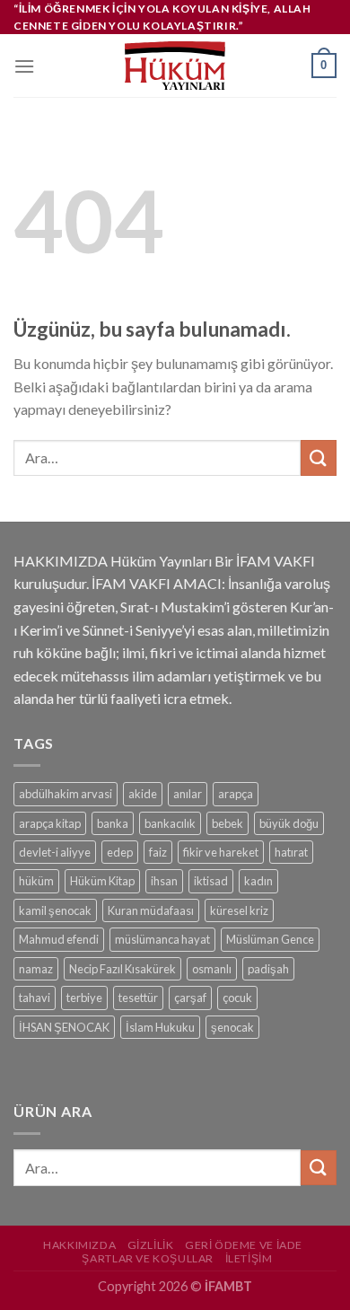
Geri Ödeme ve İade (243, 1245)
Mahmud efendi (59, 939)
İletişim (249, 1258)
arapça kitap (50, 823)
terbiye (84, 997)
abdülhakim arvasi (65, 794)
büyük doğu (289, 823)
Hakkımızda (79, 1245)
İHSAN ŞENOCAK (64, 1027)
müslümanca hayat (162, 939)
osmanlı (212, 969)
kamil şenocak (55, 910)
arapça (235, 794)
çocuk (237, 997)
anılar (187, 794)
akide (142, 794)
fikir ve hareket (220, 852)
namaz (36, 969)
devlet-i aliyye (55, 852)
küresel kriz (239, 910)
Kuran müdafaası (151, 910)
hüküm (36, 881)
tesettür (138, 997)
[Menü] (24, 66)
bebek (227, 823)
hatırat (291, 852)
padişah (268, 969)
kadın (258, 881)
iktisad (211, 881)
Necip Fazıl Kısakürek (122, 969)
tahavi (34, 997)
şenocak (232, 1027)
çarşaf (190, 997)
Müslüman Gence (270, 939)
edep (120, 852)
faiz (158, 852)
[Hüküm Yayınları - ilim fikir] (175, 65)
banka (112, 823)
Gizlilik (150, 1245)
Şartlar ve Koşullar (148, 1258)
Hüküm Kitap (102, 881)
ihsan (164, 881)
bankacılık (170, 823)
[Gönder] (319, 457)
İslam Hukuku (160, 1027)
